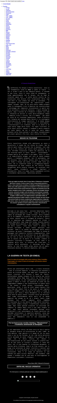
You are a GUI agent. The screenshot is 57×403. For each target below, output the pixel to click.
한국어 (8, 42)
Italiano (7, 37)
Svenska (8, 58)
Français (8, 26)
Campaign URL (3, 1)
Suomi (7, 25)
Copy (23, 1)
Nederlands (8, 24)
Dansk (7, 21)
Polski (7, 48)
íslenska (8, 36)
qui (29, 400)
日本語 (8, 38)
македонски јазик (10, 43)
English (8, 7)
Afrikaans (8, 10)
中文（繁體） (9, 17)
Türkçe (7, 70)
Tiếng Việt (8, 74)
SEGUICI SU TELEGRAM (28, 138)
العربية (7, 9)
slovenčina (8, 63)
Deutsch (8, 28)
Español (8, 55)
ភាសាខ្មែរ (8, 40)
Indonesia (8, 34)
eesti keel (8, 22)
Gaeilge (8, 33)
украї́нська (8, 73)
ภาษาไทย (8, 69)
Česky (7, 20)
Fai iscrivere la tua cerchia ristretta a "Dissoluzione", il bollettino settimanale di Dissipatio (28, 323)
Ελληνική (8, 29)
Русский (8, 54)
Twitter (6, 3)
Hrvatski (8, 18)
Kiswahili (8, 56)
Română (8, 52)
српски (8, 66)
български (8, 13)
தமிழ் (7, 67)
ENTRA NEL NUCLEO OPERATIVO (28, 366)
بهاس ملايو (8, 44)
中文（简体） (9, 15)
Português (8, 50)
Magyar (8, 32)
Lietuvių (8, 60)
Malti (7, 46)
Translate (5, 6)
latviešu (8, 62)
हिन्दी (7, 30)
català (7, 14)
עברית (7, 59)
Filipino (8, 72)
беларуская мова (10, 11)
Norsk (7, 47)
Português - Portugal (11, 51)
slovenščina (8, 64)
